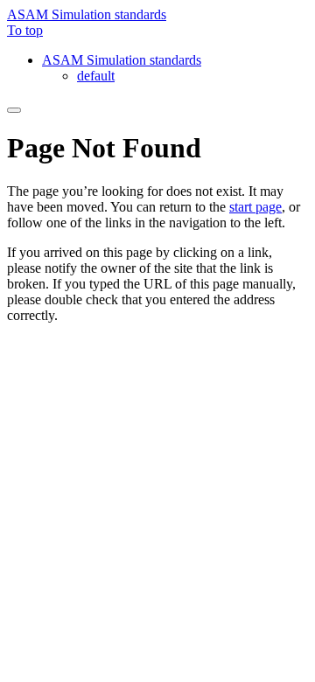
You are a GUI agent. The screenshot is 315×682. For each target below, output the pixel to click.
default (96, 75)
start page (255, 206)
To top (25, 30)
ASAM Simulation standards (86, 14)
